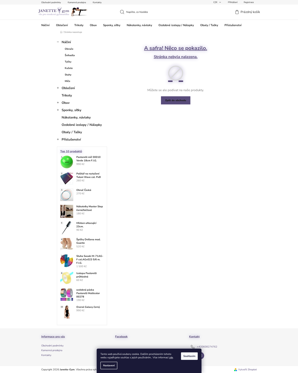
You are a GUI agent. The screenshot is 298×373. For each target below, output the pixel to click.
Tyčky (68, 61)
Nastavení (109, 365)
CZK (215, 2)
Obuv (66, 103)
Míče (67, 81)
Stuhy (68, 74)
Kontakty (97, 2)
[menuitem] (45, 25)
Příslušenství (71, 139)
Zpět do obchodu (175, 100)
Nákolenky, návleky (76, 117)
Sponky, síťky (71, 110)
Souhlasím (189, 356)
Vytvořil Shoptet (247, 369)
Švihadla (70, 55)
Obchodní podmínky (51, 2)
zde (171, 357)
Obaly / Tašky (72, 132)
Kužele (69, 68)
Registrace (249, 2)
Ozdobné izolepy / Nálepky (82, 125)
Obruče (69, 49)
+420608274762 (207, 346)
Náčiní (66, 42)
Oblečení (68, 88)
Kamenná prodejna (77, 2)
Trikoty (67, 95)
